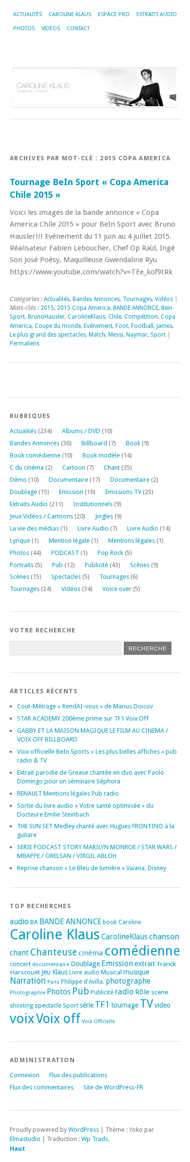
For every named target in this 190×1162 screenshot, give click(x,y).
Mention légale (69, 540)
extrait (144, 963)
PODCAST (65, 552)
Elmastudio (25, 1139)
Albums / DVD (81, 431)
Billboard (94, 443)
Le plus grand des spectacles (48, 334)
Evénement (98, 326)
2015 (47, 308)
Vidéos (50, 28)
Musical (111, 972)
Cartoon (73, 467)
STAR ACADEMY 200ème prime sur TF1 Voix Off (83, 718)
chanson (164, 936)
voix (22, 1018)
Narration (28, 981)
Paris (53, 982)
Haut (17, 1148)
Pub (57, 565)
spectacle (48, 1005)
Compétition (141, 316)
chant (19, 953)
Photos (24, 28)
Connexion (24, 1075)
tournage (124, 1005)
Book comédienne (35, 455)
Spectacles (66, 576)
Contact (78, 28)
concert (20, 964)
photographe (128, 981)
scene (159, 992)
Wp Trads (94, 1139)
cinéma (90, 953)
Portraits (22, 565)
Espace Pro (114, 14)
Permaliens (24, 343)
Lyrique (20, 540)
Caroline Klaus (70, 14)
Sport (158, 334)
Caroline (129, 922)
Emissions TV (123, 491)
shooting (21, 1005)
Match (97, 334)
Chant (112, 467)
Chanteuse (53, 952)
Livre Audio (93, 528)
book (110, 922)
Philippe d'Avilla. (82, 981)
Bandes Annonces (96, 299)
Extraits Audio (156, 14)
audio (19, 921)
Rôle (142, 992)
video (162, 1005)
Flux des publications (78, 1075)
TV (146, 1003)
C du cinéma (27, 467)
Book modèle (101, 455)
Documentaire (68, 479)
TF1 (102, 1004)
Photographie (27, 992)
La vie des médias (34, 528)
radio (124, 991)
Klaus (60, 972)
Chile (114, 316)
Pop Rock (110, 552)
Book (133, 443)
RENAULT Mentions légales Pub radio (68, 793)
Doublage (23, 491)
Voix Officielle (98, 1021)
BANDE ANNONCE (135, 308)
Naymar (137, 334)
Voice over (117, 588)
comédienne (142, 951)
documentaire (50, 964)
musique (136, 972)
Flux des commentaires (42, 1087)
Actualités (27, 14)
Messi (115, 334)
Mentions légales (131, 540)
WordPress (83, 1129)
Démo (18, 479)
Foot (121, 326)
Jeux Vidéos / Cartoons (41, 516)
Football (142, 326)
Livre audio (84, 972)
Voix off (58, 1018)
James (164, 326)
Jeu (46, 972)
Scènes (140, 565)
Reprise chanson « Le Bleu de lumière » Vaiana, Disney (91, 868)
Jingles (104, 516)
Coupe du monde (58, 326)
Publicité (96, 565)
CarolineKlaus (86, 316)
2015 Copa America (83, 308)
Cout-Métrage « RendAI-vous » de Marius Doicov (85, 706)
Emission (71, 491)
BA (34, 922)
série (87, 1005)
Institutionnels (93, 504)
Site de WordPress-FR (113, 1087)
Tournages (137, 299)
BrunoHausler (46, 316)
